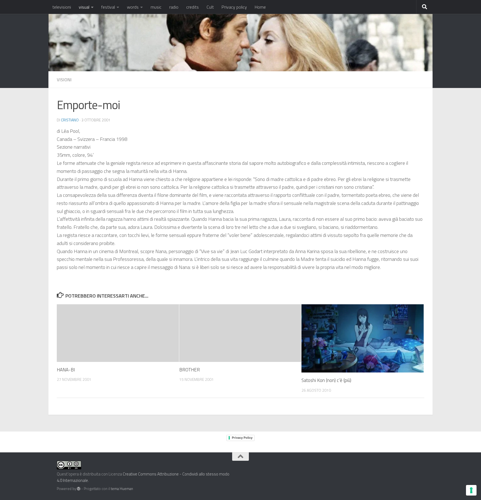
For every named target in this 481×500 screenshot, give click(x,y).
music (156, 7)
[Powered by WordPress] (78, 489)
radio (173, 7)
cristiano (70, 120)
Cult (210, 7)
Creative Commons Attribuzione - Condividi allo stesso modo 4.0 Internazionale (143, 477)
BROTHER (189, 369)
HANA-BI (66, 369)
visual (84, 7)
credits (192, 7)
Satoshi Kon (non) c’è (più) (326, 380)
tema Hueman (122, 488)
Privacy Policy (242, 438)
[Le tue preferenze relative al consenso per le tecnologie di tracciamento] (471, 490)
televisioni (61, 7)
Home (260, 7)
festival (108, 7)
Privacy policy (234, 7)
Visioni (64, 79)
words (133, 7)
